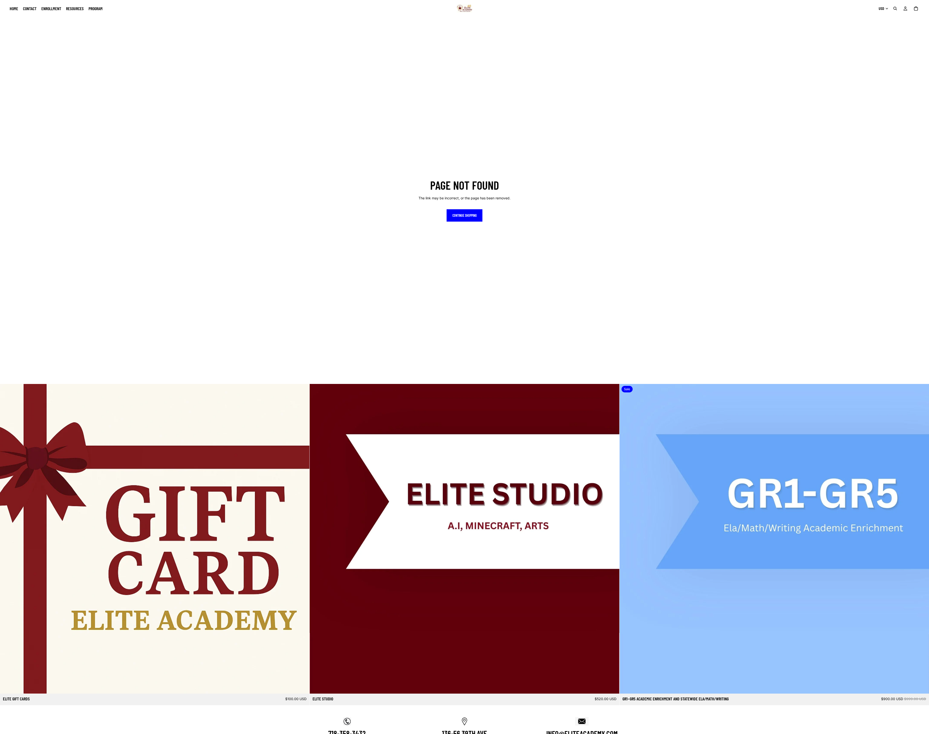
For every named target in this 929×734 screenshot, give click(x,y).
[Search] (895, 8)
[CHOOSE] (921, 686)
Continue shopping (464, 215)
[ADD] (302, 686)
